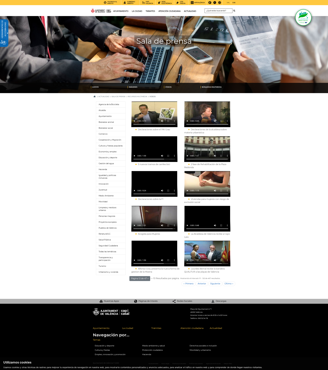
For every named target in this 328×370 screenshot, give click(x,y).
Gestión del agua (106, 163)
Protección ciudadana (152, 350)
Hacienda (103, 169)
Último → (228, 283)
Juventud (103, 190)
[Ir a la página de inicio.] (96, 11)
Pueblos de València (107, 228)
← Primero (188, 283)
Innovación (104, 184)
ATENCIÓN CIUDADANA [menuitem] (169, 11)
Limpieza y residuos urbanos (107, 208)
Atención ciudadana (192, 328)
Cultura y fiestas (102, 350)
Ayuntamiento (105, 116)
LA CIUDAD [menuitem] (137, 11)
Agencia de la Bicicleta (109, 104)
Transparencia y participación (106, 258)
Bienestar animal (106, 122)
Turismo (102, 266)
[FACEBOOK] (210, 3)
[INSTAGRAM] (219, 3)
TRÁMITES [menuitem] (150, 11)
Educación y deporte (108, 157)
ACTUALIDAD (104, 96)
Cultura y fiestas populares (111, 146)
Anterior (202, 283)
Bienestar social (106, 128)
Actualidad (216, 328)
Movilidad (103, 201)
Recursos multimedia (137, 96)
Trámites (156, 328)
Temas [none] (96, 339)
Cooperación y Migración (110, 140)
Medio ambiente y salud (153, 346)
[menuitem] (109, 86)
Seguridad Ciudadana (108, 246)
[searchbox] (218, 10)
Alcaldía (102, 110)
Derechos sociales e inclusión (203, 346)
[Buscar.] (235, 10)
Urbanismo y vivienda (108, 272)
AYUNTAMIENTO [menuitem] (120, 11)
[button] (139, 278)
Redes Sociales (184, 301)
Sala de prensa (118, 96)
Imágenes (133, 87)
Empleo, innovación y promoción (110, 354)
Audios (95, 87)
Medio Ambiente (106, 196)
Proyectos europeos (108, 222)
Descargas (221, 301)
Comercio (103, 134)
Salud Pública (105, 240)
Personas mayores (107, 216)
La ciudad (127, 328)
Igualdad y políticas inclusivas (107, 176)
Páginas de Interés (148, 301)
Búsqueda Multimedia (212, 87)
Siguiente (215, 283)
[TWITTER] (215, 3)
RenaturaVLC (104, 234)
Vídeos (168, 87)
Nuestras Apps (111, 301)
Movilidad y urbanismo (200, 350)
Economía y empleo (108, 152)
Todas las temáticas (107, 251)
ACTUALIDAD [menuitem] (190, 11)
